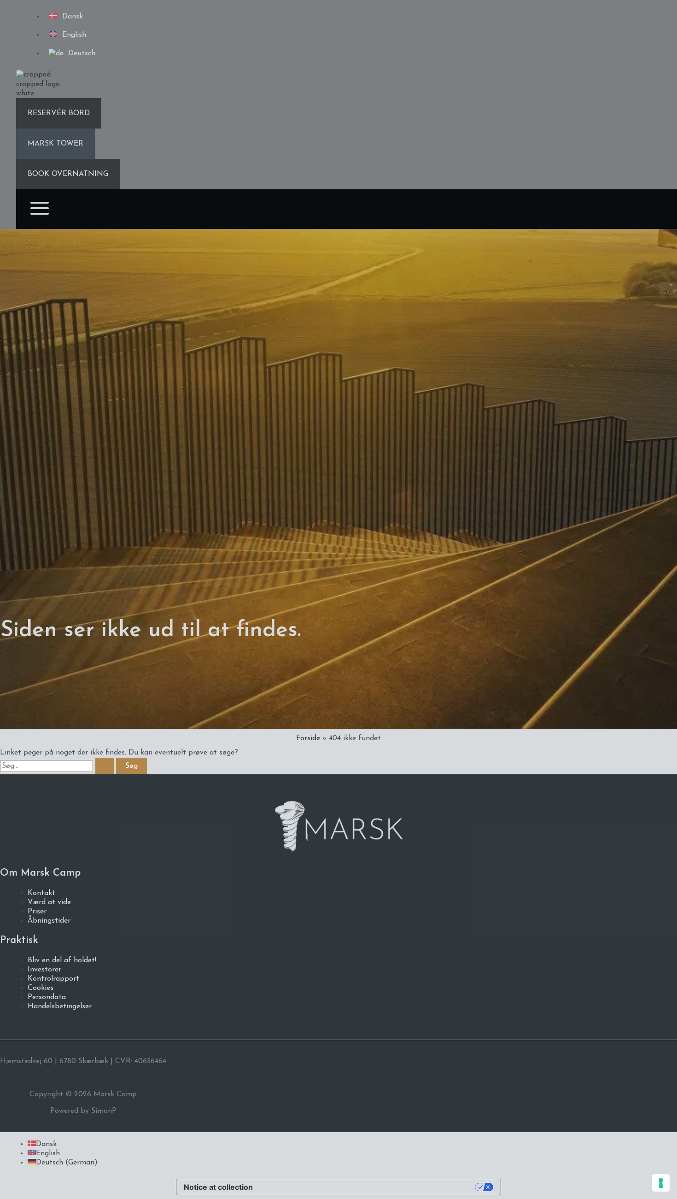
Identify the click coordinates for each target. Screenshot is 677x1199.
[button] (58, 113)
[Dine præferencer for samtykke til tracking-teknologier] (661, 1183)
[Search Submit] (104, 766)
